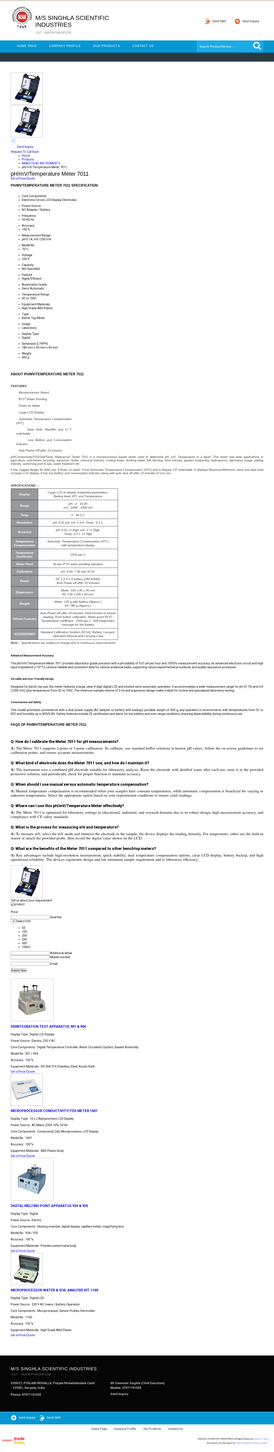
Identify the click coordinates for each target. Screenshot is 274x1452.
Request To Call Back (25, 151)
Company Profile (65, 46)
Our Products (106, 46)
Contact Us (143, 46)
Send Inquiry (25, 146)
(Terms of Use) (261, 1439)
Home (26, 155)
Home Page (27, 46)
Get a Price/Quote (23, 178)
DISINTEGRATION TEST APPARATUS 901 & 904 (48, 1026)
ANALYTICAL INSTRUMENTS (41, 163)
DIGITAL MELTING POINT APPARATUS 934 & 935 (49, 1206)
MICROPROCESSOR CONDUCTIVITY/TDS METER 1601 (54, 1111)
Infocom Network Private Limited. (252, 1443)
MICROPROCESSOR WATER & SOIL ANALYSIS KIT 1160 (54, 1290)
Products (28, 159)
